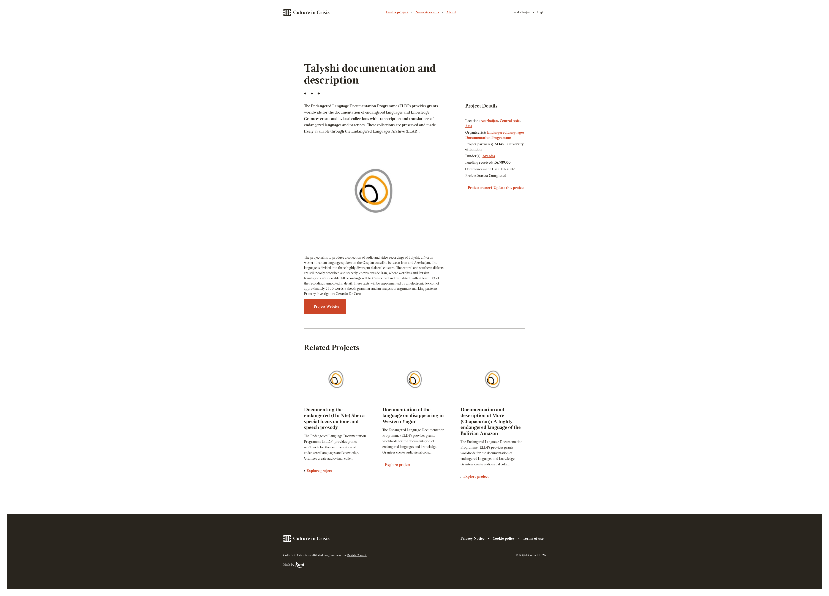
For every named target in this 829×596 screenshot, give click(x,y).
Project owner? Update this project (496, 188)
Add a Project (522, 12)
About (451, 12)
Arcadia (489, 156)
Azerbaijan (489, 121)
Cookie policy (504, 539)
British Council (357, 555)
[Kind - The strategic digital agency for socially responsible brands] (299, 564)
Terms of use (533, 539)
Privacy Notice (472, 539)
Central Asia (510, 121)
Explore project (319, 471)
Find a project (397, 12)
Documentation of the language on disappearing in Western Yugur (413, 416)
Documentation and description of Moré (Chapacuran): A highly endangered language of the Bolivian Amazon (490, 422)
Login (540, 12)
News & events (427, 12)
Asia (468, 126)
